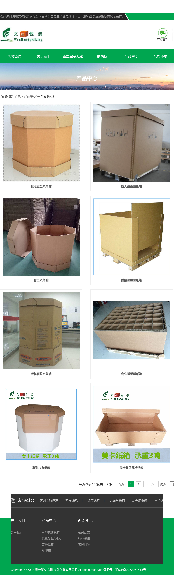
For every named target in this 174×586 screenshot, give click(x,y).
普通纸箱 (48, 544)
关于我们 (44, 56)
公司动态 (84, 532)
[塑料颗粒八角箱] (41, 330)
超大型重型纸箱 (131, 186)
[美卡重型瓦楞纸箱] (131, 424)
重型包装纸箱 (73, 56)
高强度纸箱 (139, 500)
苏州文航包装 (49, 500)
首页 (18, 96)
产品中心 (131, 56)
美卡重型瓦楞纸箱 (131, 467)
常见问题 (84, 544)
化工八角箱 (41, 280)
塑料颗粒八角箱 (41, 374)
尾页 (163, 484)
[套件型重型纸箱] (131, 330)
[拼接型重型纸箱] (131, 236)
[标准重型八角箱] (41, 143)
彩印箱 (46, 550)
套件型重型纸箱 (131, 374)
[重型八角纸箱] (41, 424)
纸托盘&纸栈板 (52, 538)
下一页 (149, 484)
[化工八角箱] (41, 236)
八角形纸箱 (117, 500)
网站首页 (14, 56)
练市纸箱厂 (95, 500)
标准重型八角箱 (41, 186)
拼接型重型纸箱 (131, 280)
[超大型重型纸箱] (131, 143)
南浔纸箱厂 (72, 500)
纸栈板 (102, 56)
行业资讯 (84, 538)
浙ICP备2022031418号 (130, 569)
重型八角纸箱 (41, 467)
